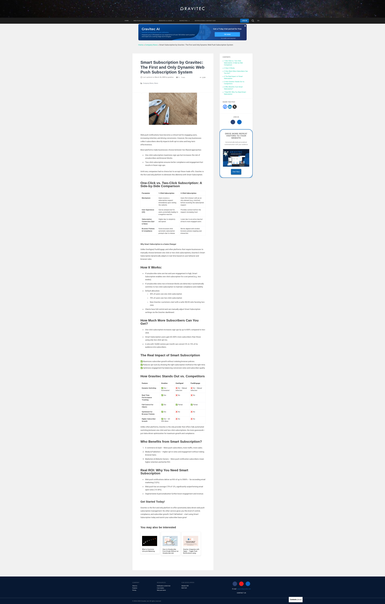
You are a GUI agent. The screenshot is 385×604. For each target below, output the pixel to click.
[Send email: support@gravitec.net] (241, 584)
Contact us (241, 593)
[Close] (15, 313)
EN (258, 21)
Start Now (236, 172)
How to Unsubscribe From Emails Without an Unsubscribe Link (170, 551)
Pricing (134, 590)
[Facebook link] (233, 122)
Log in (244, 20)
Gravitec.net (145, 601)
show (299, 599)
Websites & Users (165, 20)
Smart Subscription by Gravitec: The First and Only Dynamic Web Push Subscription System (172, 67)
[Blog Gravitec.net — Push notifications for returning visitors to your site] (192, 9)
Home (127, 20)
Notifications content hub (205, 20)
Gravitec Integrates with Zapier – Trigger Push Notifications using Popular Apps (191, 551)
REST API (184, 588)
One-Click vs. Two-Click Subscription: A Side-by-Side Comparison (233, 63)
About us (134, 586)
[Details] (15, 302)
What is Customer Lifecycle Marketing (148, 550)
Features (134, 588)
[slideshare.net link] (239, 122)
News (156, 83)
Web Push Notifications (143, 20)
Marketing (183, 20)
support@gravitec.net (244, 589)
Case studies (160, 588)
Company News (151, 45)
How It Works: (229, 68)
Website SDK (185, 586)
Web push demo (161, 590)
